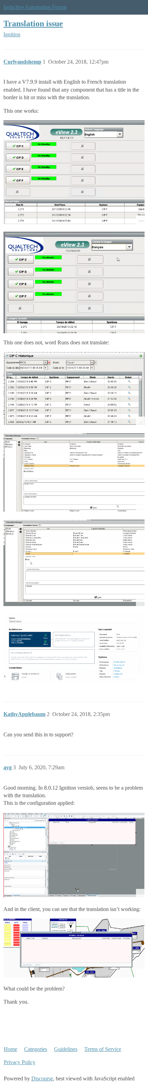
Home (10, 1049)
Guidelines (65, 1049)
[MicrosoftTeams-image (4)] (74, 948)
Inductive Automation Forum (34, 7)
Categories (35, 1049)
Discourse (42, 1078)
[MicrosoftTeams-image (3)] (74, 855)
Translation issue (33, 23)
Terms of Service (102, 1049)
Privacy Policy (19, 1062)
